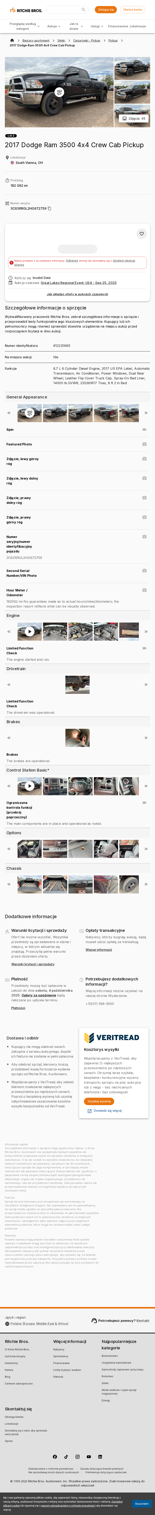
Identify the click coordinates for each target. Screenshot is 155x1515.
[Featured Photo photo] (144, 444)
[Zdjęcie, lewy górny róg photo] (144, 459)
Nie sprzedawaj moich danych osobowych (53, 1472)
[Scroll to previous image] (8, 413)
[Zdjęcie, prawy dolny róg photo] (144, 498)
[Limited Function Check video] (144, 648)
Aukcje (52, 26)
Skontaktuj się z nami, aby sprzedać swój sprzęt (26, 1432)
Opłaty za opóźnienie (39, 995)
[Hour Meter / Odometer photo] (144, 590)
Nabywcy (58, 1350)
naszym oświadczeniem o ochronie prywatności (68, 1505)
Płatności (18, 1008)
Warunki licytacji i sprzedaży (32, 964)
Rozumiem (142, 1503)
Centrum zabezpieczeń (19, 1384)
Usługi (95, 26)
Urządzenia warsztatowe (116, 1363)
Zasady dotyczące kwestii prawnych (102, 1469)
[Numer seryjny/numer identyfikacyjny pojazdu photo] (144, 537)
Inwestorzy (11, 1363)
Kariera (9, 1370)
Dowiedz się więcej (108, 1110)
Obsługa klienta (14, 1417)
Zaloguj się (106, 9)
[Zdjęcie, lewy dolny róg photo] (144, 478)
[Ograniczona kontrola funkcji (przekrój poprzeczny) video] (144, 803)
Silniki (105, 1383)
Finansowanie (118, 26)
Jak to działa (73, 26)
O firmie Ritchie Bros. (17, 1350)
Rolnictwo (107, 1376)
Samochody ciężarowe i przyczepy (122, 1370)
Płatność (58, 1377)
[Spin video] (144, 430)
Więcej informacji (99, 949)
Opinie (9, 1441)
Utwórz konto (132, 9)
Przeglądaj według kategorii (23, 26)
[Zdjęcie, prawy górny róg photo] (144, 517)
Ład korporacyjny (15, 1356)
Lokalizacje (137, 26)
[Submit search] (83, 9)
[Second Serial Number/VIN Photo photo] (144, 571)
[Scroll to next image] (146, 413)
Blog (7, 1377)
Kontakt (142, 1321)
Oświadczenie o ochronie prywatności (50, 1469)
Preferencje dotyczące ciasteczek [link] (106, 1472)
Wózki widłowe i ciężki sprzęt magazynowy (119, 1392)
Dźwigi (106, 1401)
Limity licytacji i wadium (67, 1370)
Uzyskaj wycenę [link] (99, 1101)
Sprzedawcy (60, 1356)
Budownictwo (110, 1356)
